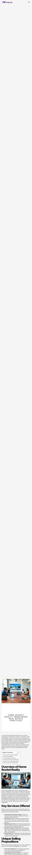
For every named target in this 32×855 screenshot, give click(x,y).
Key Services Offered (8, 756)
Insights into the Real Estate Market (11, 761)
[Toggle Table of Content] (17, 753)
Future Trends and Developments (10, 762)
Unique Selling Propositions (9, 758)
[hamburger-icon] (29, 2)
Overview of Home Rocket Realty (10, 754)
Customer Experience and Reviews (11, 759)
